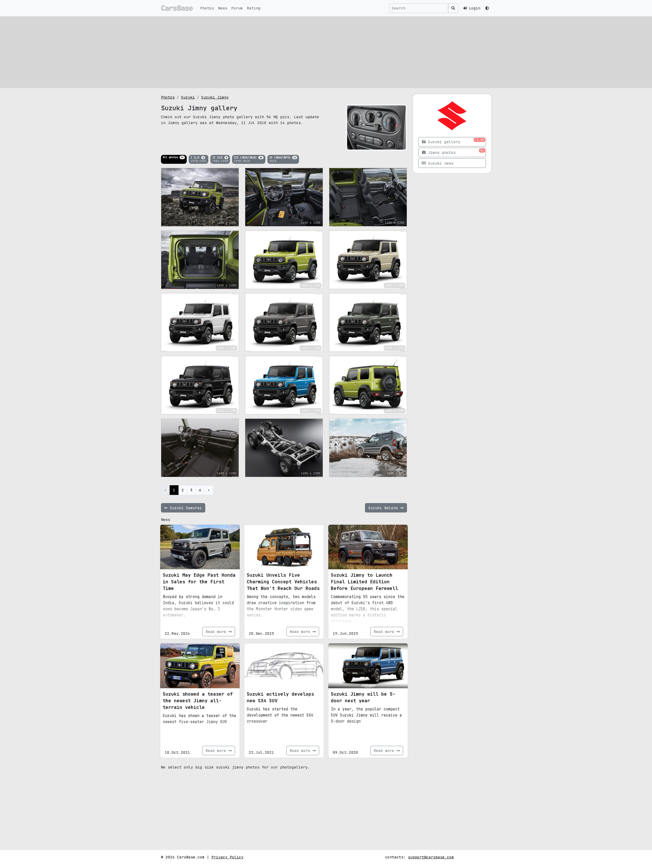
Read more (217, 631)
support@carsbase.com (431, 857)
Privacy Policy (227, 857)
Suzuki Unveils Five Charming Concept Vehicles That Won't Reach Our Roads (283, 581)
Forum (237, 8)
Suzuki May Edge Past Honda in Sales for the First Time (199, 581)
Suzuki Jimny (215, 97)
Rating (254, 8)
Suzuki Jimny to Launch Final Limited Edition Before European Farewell (364, 581)
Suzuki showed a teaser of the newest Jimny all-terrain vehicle (198, 700)
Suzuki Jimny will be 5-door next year (363, 697)
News (222, 8)
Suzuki (188, 97)
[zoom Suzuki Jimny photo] (401, 144)
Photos (207, 8)
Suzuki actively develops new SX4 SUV (280, 697)
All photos (173, 157)
